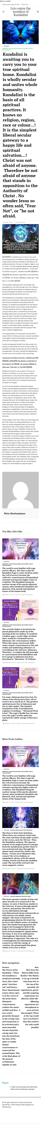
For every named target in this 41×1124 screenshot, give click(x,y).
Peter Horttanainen (20, 222)
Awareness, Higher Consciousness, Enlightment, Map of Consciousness (17, 49)
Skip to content (5, 1)
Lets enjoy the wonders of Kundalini (21, 11)
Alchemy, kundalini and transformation (21, 830)
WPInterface (6, 1107)
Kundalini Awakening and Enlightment (20, 896)
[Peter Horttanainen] (20, 490)
